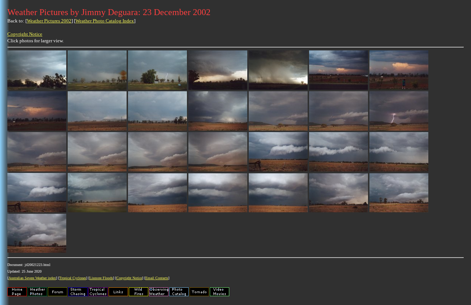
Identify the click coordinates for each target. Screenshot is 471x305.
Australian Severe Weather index (32, 278)
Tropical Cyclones (72, 278)
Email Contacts (156, 278)
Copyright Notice (24, 34)
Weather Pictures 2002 (49, 21)
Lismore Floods (101, 278)
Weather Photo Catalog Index (104, 21)
